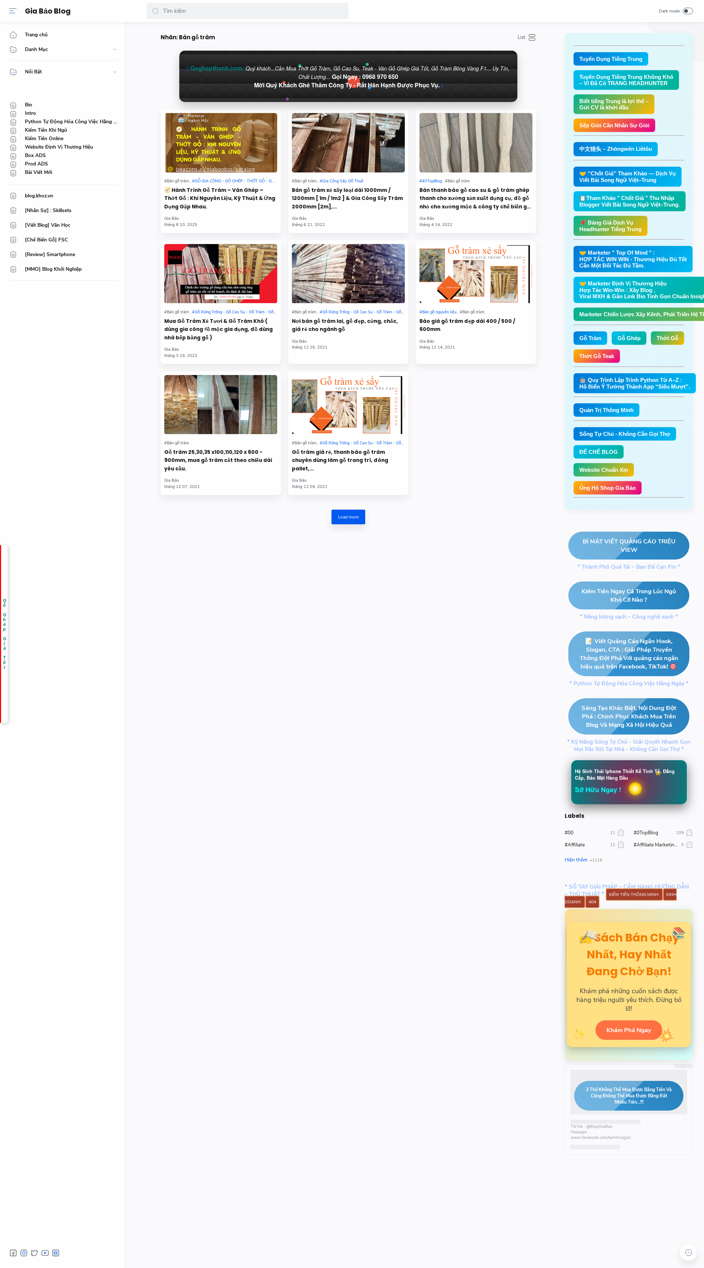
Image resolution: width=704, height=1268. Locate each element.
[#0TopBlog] (431, 181)
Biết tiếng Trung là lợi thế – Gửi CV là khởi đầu (614, 104)
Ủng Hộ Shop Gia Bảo (607, 488)
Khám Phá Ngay (628, 1030)
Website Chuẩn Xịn (603, 470)
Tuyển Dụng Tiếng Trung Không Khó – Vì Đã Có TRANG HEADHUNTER (626, 80)
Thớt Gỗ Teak (596, 356)
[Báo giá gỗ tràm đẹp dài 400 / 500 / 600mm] (475, 273)
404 (592, 902)
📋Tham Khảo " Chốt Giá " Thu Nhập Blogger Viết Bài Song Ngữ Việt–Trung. (629, 201)
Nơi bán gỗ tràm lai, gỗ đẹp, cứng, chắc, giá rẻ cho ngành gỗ (345, 325)
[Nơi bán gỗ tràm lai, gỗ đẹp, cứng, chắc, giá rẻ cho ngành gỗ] (348, 273)
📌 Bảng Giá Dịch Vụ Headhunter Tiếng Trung (610, 225)
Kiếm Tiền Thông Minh (634, 894)
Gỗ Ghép (629, 338)
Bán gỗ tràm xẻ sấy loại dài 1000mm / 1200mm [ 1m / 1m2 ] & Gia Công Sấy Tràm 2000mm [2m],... (347, 198)
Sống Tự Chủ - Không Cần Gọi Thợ (624, 434)
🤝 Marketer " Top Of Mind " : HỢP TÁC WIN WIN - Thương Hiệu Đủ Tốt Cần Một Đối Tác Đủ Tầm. (633, 259)
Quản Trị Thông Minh (606, 410)
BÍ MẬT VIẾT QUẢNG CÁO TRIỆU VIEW (629, 545)
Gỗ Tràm (590, 338)
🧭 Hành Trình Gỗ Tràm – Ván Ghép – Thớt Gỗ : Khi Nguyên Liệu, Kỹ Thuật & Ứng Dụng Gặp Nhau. (219, 198)
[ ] (348, 76)
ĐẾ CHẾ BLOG (598, 452)
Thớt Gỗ (667, 338)
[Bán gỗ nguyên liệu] (439, 312)
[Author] (171, 218)
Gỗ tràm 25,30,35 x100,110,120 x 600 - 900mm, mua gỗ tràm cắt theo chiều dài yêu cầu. (218, 460)
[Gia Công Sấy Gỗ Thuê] (341, 181)
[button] (155, 11)
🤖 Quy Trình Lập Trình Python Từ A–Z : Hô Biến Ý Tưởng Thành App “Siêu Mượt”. (634, 383)
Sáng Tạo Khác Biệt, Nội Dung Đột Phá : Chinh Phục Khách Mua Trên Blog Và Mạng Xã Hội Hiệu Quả (629, 716)
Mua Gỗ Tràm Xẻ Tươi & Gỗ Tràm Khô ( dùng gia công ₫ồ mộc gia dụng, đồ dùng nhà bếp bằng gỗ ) (218, 329)
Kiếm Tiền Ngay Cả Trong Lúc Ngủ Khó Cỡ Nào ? (629, 595)
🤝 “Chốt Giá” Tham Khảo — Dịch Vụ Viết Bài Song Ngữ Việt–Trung (627, 176)
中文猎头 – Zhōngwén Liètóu (615, 149)
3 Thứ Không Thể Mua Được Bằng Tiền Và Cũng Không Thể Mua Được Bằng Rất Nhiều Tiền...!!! (629, 1095)
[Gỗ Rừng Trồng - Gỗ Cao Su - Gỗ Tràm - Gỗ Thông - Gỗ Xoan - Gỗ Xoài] (258, 312)
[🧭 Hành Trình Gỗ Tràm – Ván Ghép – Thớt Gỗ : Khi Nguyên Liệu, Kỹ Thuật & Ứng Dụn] (220, 142)
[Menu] (12, 11)
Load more (348, 517)
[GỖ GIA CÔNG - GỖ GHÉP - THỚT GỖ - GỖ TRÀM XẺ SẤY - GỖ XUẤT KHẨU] (264, 181)
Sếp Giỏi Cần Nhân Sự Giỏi (614, 125)
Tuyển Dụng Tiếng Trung (610, 59)
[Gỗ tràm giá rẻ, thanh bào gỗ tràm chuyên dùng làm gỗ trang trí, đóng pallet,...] (348, 404)
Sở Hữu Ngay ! (598, 789)
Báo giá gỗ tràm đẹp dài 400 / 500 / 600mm (467, 325)
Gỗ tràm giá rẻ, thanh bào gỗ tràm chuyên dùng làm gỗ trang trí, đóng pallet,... (340, 460)
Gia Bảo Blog (48, 11)
